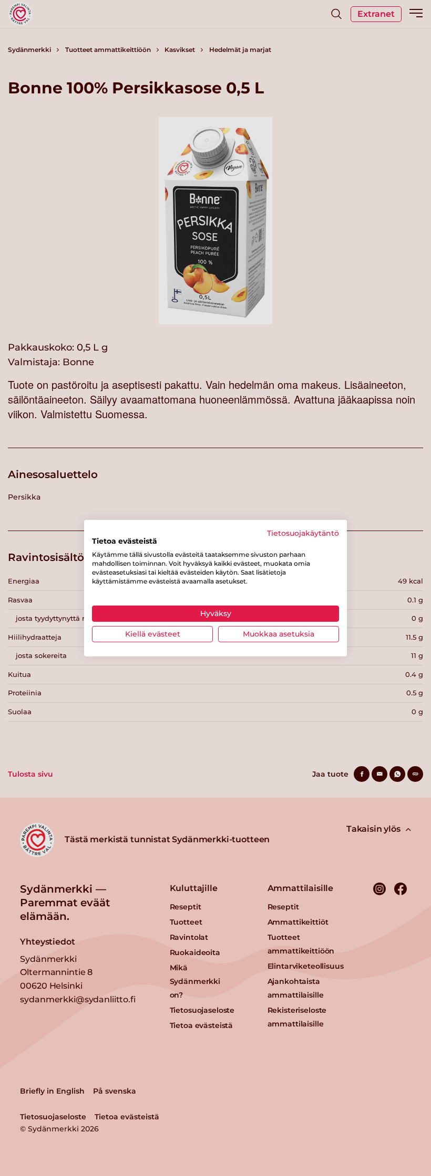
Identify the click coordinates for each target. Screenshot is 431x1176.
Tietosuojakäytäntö (303, 532)
